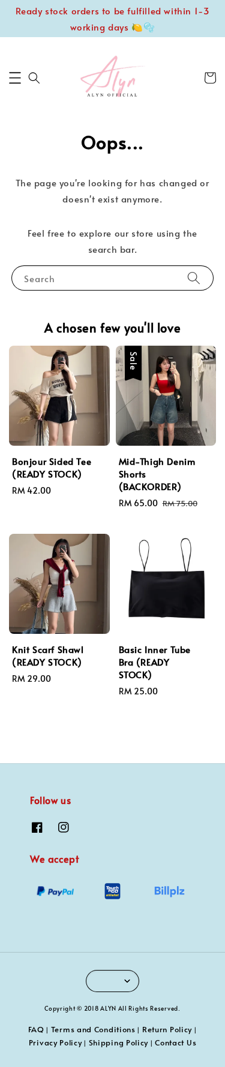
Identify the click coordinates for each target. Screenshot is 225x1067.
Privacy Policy (55, 1042)
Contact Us (175, 1042)
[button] (15, 78)
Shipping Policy (119, 1042)
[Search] (194, 277)
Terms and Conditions (93, 1029)
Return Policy (167, 1029)
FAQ (36, 1029)
